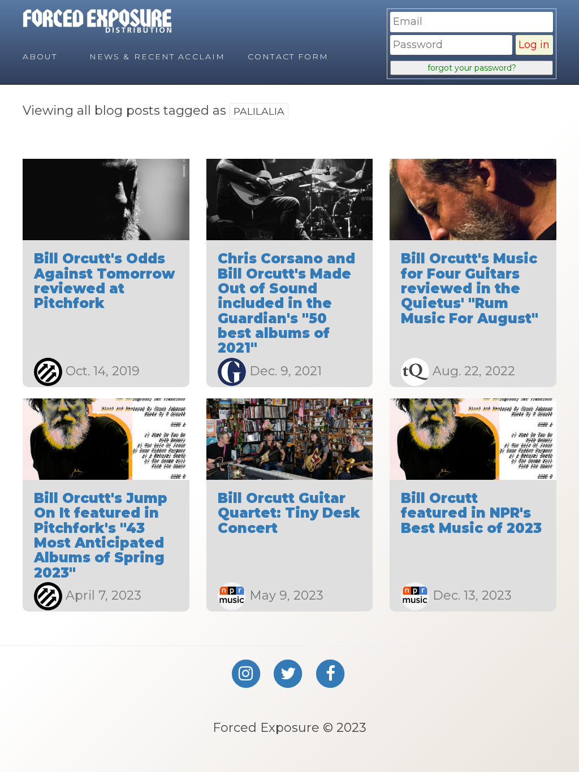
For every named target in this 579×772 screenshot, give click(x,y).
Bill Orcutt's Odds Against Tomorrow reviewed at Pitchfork (104, 280)
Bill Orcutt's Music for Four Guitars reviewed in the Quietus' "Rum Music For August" (469, 288)
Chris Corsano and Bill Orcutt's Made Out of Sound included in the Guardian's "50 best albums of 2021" (286, 303)
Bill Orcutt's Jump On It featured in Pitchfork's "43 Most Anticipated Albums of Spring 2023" (100, 535)
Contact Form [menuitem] (288, 56)
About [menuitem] (40, 56)
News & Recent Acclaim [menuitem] (157, 56)
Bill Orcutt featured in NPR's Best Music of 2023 (471, 513)
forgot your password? (471, 68)
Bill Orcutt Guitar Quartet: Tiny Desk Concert (289, 513)
